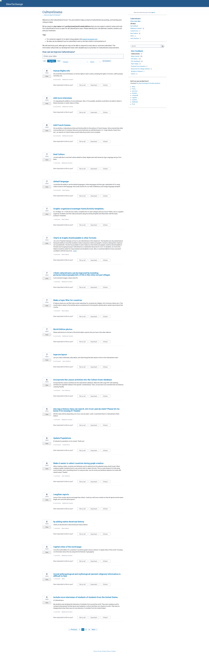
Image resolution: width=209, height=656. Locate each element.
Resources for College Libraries (140, 69)
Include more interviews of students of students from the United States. (85, 597)
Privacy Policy (106, 651)
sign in (153, 12)
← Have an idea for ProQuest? (51, 15)
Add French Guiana (61, 125)
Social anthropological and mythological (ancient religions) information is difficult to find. (87, 575)
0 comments (57, 79)
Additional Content (67, 79)
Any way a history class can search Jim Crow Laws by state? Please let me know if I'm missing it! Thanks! (86, 410)
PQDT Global (135, 64)
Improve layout (60, 354)
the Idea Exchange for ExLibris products (148, 83)
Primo (134, 89)
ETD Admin (134, 59)
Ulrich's (133, 74)
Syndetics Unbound (137, 71)
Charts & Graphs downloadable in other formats (74, 238)
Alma (133, 86)
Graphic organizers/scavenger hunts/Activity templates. (78, 209)
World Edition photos (62, 329)
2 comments (57, 445)
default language (61, 181)
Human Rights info (61, 71)
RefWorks (135, 102)
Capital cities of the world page (67, 547)
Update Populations (62, 438)
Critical (106, 85)
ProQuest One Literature (138, 66)
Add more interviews (62, 98)
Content (134, 100)
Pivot (133, 104)
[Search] (162, 46)
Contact (113, 651)
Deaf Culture (59, 154)
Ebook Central (135, 56)
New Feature (66, 190)
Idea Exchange (14, 4)
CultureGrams (135, 54)
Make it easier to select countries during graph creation (78, 463)
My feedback (106, 61)
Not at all (83, 85)
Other (63, 579)
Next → (94, 629)
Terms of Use (97, 651)
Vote (47, 76)
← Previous (73, 629)
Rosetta (134, 93)
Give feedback (137, 51)
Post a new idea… (135, 21)
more (75, 251)
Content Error (66, 445)
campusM (135, 95)
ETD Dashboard (136, 61)
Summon (134, 91)
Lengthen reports (61, 494)
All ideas (133, 23)
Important (94, 85)
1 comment (56, 163)
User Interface (66, 361)
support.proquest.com (90, 39)
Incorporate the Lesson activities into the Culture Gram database (82, 380)
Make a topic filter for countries (67, 300)
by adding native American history (68, 521)
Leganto (134, 97)
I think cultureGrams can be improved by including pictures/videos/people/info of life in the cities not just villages (81, 274)
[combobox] (146, 46)
